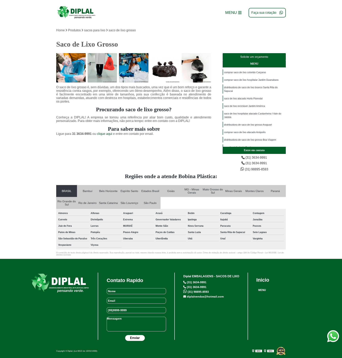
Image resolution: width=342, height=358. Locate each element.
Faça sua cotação (263, 12)
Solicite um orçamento (254, 56)
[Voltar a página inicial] (76, 12)
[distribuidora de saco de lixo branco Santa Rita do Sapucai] (133, 68)
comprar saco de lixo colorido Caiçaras (245, 72)
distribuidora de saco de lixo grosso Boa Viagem (250, 139)
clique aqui (104, 133)
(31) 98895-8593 (256, 169)
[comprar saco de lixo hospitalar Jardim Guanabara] (102, 68)
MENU (262, 290)
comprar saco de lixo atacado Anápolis (245, 132)
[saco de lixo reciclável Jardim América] (196, 68)
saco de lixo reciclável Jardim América (244, 106)
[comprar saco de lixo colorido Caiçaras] (71, 68)
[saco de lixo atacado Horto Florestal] (165, 68)
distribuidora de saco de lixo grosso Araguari (248, 124)
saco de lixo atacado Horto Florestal (243, 98)
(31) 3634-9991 (256, 157)
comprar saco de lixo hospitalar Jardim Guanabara (251, 80)
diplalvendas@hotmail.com (205, 296)
